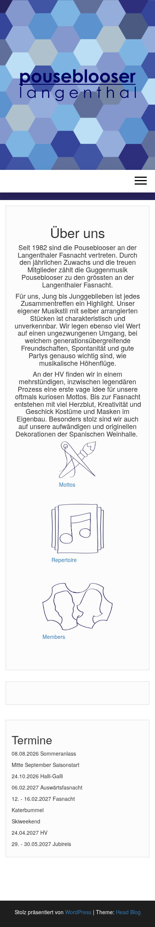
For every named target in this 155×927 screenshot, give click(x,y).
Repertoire (64, 560)
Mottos (67, 484)
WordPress (78, 912)
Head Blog (128, 912)
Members (54, 636)
